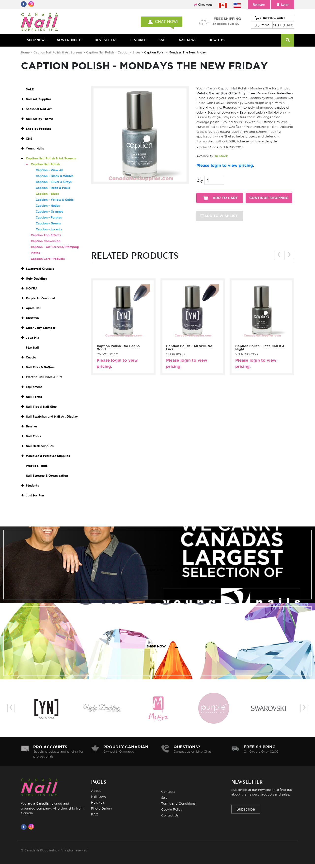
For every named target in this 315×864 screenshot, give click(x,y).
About (96, 790)
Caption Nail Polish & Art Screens (58, 52)
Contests (168, 791)
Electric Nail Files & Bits (44, 377)
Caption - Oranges (49, 211)
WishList (121, 339)
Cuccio (31, 357)
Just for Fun (35, 495)
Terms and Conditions (178, 803)
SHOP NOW (156, 570)
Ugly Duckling (36, 278)
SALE (163, 40)
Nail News (98, 796)
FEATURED (138, 40)
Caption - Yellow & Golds (55, 199)
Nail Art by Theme (39, 118)
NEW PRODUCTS (69, 40)
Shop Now (36, 40)
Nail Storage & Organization (47, 475)
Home (25, 52)
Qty (199, 180)
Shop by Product (38, 128)
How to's (98, 802)
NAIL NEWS (187, 40)
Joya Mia (32, 337)
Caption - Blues (129, 52)
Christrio (32, 318)
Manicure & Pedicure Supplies (48, 455)
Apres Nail (33, 308)
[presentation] (279, 255)
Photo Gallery (101, 808)
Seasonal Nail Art (39, 109)
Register (259, 4)
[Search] (287, 40)
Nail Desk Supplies (40, 446)
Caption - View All (49, 170)
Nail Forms (34, 396)
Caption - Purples (49, 217)
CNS (29, 138)
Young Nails (35, 148)
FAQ (94, 814)
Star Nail (32, 347)
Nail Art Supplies (38, 99)
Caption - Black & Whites (54, 176)
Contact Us (169, 815)
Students (32, 485)
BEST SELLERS (106, 40)
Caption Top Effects (46, 235)
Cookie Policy (171, 809)
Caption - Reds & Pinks (53, 187)
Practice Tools (36, 465)
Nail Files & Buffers (40, 367)
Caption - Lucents (49, 229)
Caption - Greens (48, 223)
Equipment (34, 387)
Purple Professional (40, 298)
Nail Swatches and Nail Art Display (52, 416)
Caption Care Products (48, 258)
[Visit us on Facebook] (24, 826)
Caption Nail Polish (100, 52)
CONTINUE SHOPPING (268, 198)
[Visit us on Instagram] (32, 826)
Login (285, 4)
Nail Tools (33, 436)
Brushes (31, 426)
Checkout (205, 4)
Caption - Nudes (48, 205)
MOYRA (31, 288)
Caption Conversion (45, 241)
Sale (164, 797)
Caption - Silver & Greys (54, 182)
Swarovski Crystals (40, 268)
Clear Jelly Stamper (40, 327)
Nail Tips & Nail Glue (41, 406)
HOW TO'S (217, 40)
